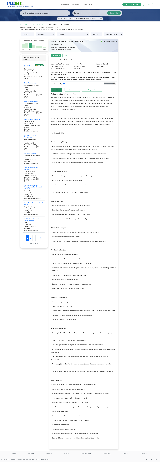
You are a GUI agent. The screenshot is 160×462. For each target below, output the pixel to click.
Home (14, 453)
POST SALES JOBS (132, 4)
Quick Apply (56, 55)
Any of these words (65, 18)
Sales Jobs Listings (86, 453)
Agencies (66, 453)
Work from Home (27, 66)
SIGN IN (148, 4)
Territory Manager (30, 153)
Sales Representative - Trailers (31, 168)
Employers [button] (75, 4)
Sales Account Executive (32, 119)
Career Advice (87, 4)
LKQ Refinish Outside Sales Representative (33, 219)
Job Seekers (31, 453)
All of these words (80, 18)
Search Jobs (114, 13)
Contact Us (144, 453)
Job (56, 90)
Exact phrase (91, 18)
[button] (64, 84)
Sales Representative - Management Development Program (33, 187)
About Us (125, 453)
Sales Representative (31, 83)
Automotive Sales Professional (30, 136)
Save (65, 55)
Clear (100, 18)
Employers (49, 453)
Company (72, 90)
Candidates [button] (65, 4)
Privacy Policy (107, 453)
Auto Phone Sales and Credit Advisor (33, 203)
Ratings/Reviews (92, 90)
